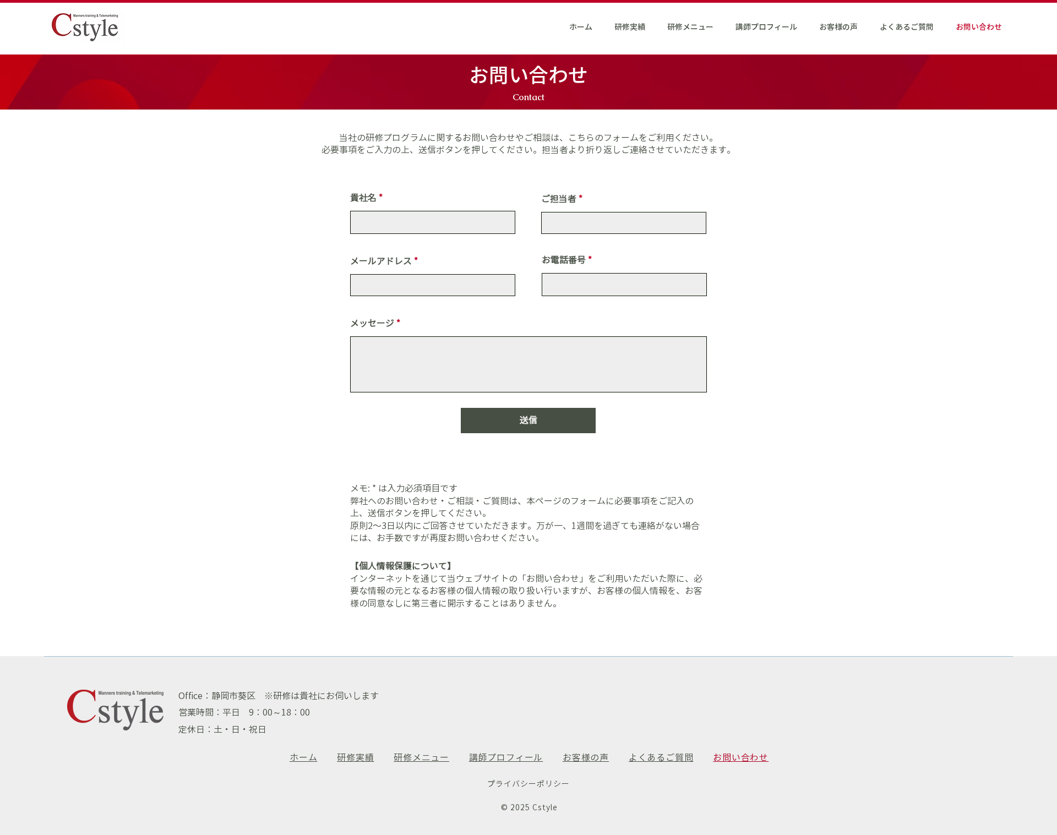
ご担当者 (558, 198)
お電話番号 (564, 259)
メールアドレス (381, 260)
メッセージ (372, 323)
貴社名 (363, 197)
